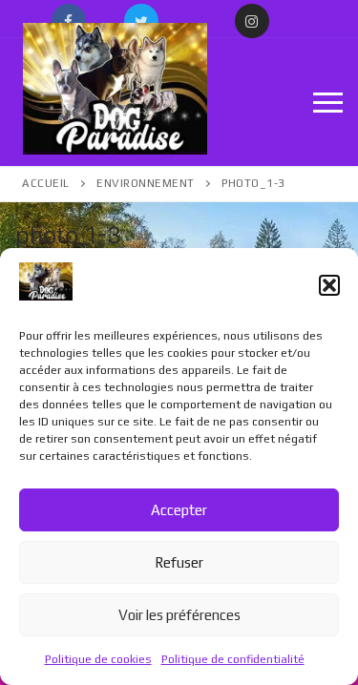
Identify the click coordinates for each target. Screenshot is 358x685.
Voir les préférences (179, 615)
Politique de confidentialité (233, 659)
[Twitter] (141, 21)
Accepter (179, 510)
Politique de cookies (98, 659)
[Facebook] (69, 21)
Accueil (46, 183)
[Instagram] (252, 21)
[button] (329, 285)
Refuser (179, 562)
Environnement (145, 183)
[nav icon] (328, 102)
